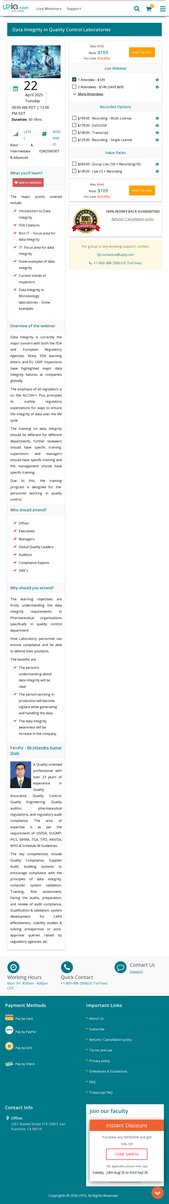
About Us (96, 1018)
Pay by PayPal (25, 1032)
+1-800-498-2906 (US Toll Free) (118, 263)
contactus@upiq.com (118, 254)
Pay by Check (25, 1064)
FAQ (145, 1166)
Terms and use (100, 1050)
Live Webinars (49, 8)
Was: (97, 46)
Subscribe (96, 1029)
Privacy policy (99, 1061)
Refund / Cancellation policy (132, 219)
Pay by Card (24, 1018)
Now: (98, 52)
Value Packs (115, 152)
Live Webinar (115, 68)
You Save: (97, 58)
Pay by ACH (23, 1048)
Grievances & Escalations (108, 1071)
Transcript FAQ (101, 1092)
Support (74, 8)
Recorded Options (115, 106)
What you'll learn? (26, 173)
